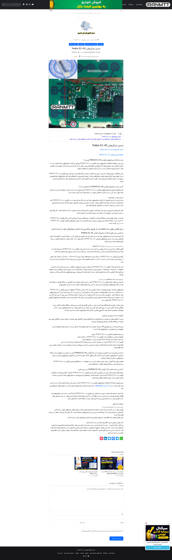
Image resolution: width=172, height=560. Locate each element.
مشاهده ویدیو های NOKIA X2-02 (111, 155)
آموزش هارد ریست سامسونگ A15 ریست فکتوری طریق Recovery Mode (112, 472)
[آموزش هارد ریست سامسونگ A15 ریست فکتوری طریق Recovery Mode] (111, 463)
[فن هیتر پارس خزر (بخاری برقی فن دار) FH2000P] (86, 25)
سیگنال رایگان (157, 547)
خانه (96, 40)
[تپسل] (51, 10)
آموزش (77, 553)
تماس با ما (60, 553)
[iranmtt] (158, 4)
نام (122, 514)
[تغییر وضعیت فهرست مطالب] (119, 134)
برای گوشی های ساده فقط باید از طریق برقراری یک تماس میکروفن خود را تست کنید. (94, 139)
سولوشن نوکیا (73, 44)
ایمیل (121, 522)
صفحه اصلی (139, 4)
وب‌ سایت (82, 522)
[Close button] (169, 523)
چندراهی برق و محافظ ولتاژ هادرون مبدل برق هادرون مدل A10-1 (86, 13)
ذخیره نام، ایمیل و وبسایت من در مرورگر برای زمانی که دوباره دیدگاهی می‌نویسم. (101, 531)
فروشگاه (131, 4)
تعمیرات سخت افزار (91, 44)
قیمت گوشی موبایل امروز (96, 553)
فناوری (86, 553)
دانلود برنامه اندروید (69, 553)
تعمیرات (92, 40)
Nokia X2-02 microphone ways (111, 150)
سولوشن (81, 44)
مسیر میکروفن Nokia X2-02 (111, 136)
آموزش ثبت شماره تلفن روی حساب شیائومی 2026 (88, 472)
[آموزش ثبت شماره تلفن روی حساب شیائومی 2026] (86, 463)
